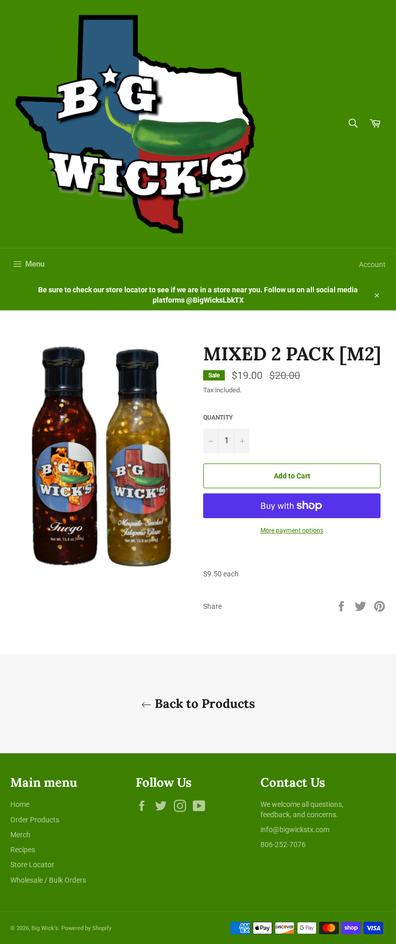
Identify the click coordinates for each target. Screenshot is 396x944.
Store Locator (32, 864)
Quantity (218, 417)
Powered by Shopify (86, 928)
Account (372, 264)
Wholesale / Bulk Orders (48, 880)
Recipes (22, 850)
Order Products (34, 820)
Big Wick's (44, 928)
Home (19, 804)
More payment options (291, 530)
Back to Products (203, 703)
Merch (20, 835)
